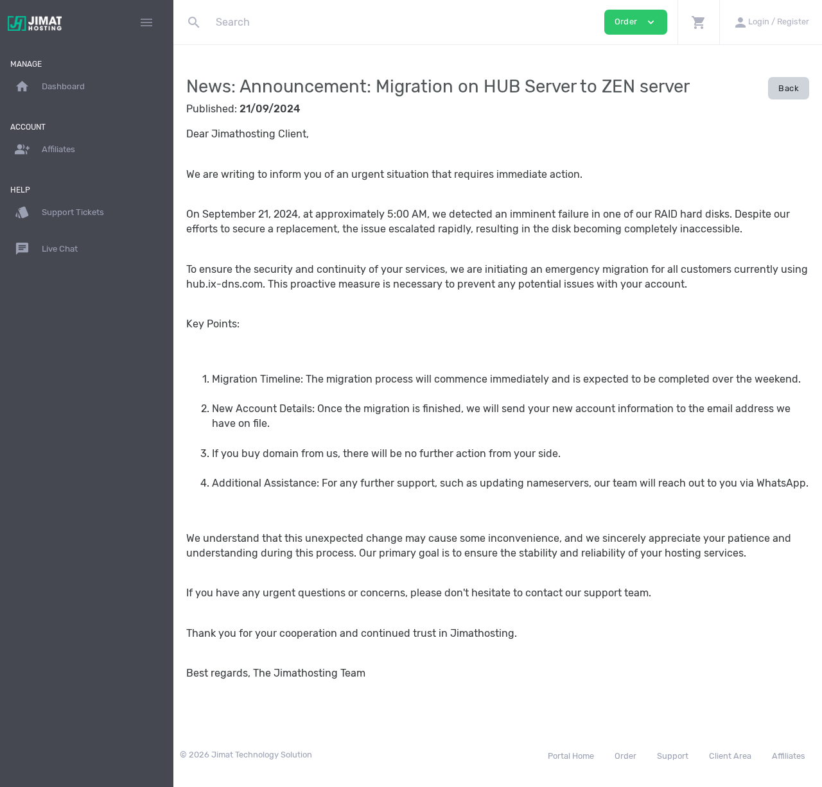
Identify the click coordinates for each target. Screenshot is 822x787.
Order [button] (636, 22)
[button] (698, 22)
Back (788, 88)
